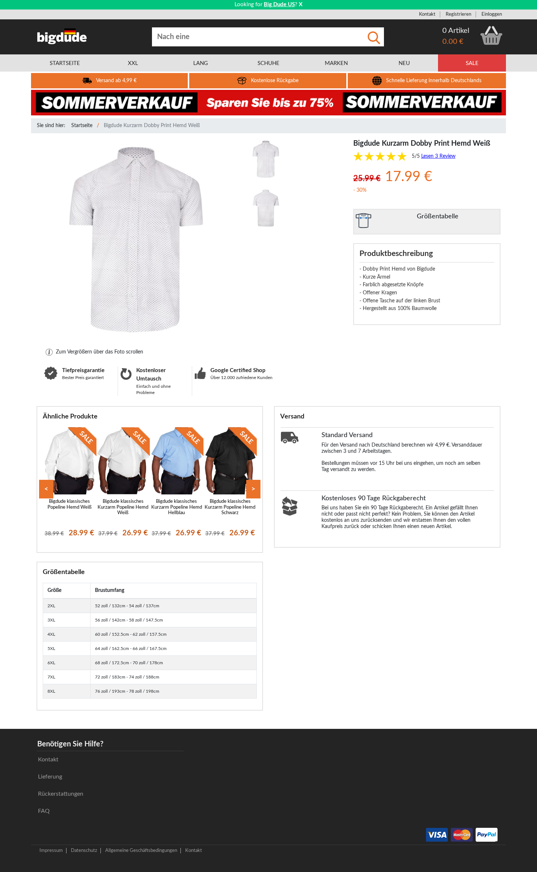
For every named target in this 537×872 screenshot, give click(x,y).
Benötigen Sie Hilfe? (70, 744)
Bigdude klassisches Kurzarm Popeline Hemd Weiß (123, 507)
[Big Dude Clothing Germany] (62, 36)
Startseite (81, 125)
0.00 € (453, 41)
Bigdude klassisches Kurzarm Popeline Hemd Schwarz (230, 507)
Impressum (51, 850)
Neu (404, 63)
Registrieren (458, 14)
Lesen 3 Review (438, 156)
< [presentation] (46, 489)
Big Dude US (279, 4)
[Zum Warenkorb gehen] (491, 35)
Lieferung (50, 777)
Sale (472, 63)
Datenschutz (84, 850)
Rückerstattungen (60, 794)
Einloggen (491, 14)
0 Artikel (455, 30)
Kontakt (427, 14)
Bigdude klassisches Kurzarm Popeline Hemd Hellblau (176, 507)
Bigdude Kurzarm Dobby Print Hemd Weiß (152, 125)
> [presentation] (253, 489)
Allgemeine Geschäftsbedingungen (141, 850)
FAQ (44, 811)
